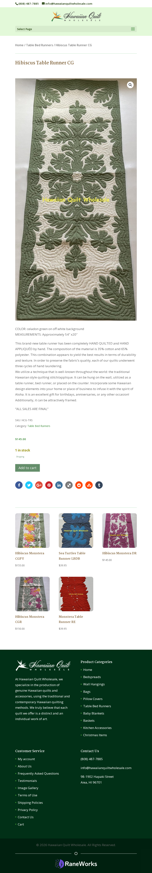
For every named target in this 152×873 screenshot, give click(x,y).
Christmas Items (95, 735)
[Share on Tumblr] (99, 485)
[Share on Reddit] (79, 485)
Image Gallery (28, 788)
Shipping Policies (30, 802)
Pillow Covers (93, 699)
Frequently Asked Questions (38, 773)
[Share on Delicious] (69, 485)
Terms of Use (27, 795)
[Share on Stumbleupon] (89, 485)
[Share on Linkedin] (59, 485)
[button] (130, 84)
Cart (21, 824)
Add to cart (28, 468)
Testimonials (27, 781)
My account (26, 759)
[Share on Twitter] (29, 485)
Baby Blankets (93, 713)
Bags (86, 691)
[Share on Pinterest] (49, 485)
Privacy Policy (28, 810)
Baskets (89, 720)
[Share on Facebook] (19, 485)
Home (19, 45)
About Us (25, 766)
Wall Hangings (94, 684)
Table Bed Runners (39, 45)
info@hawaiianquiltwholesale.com (106, 768)
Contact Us (26, 817)
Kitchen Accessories (97, 728)
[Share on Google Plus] (39, 485)
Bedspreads (92, 677)
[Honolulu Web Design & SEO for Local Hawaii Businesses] (76, 867)
